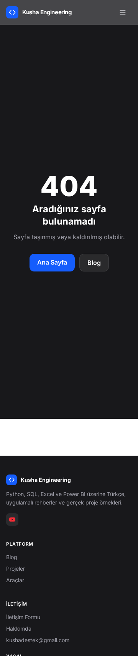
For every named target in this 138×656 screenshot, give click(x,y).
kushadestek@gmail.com (37, 640)
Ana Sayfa (52, 262)
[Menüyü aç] (122, 12)
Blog (94, 262)
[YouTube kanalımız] (12, 519)
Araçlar (15, 580)
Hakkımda (18, 628)
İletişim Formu (23, 617)
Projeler (15, 568)
